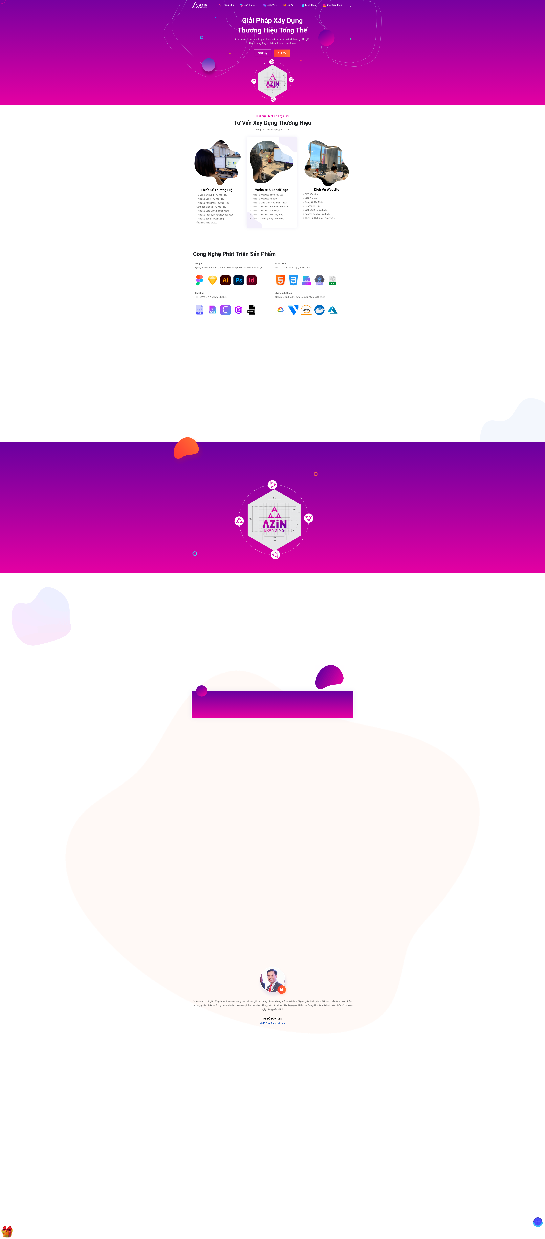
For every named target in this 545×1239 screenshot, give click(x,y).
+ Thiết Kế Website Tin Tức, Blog (266, 214)
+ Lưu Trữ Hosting (312, 206)
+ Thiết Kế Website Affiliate (263, 198)
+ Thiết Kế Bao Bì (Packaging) (209, 218)
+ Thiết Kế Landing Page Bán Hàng (267, 218)
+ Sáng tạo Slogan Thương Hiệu (210, 206)
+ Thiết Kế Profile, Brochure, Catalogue (213, 214)
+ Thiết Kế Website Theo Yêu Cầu (266, 194)
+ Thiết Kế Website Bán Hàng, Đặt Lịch (269, 206)
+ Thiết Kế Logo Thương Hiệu (209, 198)
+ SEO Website (310, 194)
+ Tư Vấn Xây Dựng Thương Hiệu (210, 194)
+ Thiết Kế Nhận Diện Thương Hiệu (211, 202)
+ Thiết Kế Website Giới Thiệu (264, 210)
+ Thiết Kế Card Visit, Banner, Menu (211, 210)
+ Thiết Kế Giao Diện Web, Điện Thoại (268, 202)
